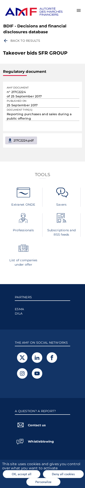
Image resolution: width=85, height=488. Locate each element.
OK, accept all (21, 473)
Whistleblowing (41, 441)
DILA (18, 313)
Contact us (37, 425)
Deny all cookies (63, 473)
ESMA (19, 309)
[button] (78, 10)
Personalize (43, 481)
